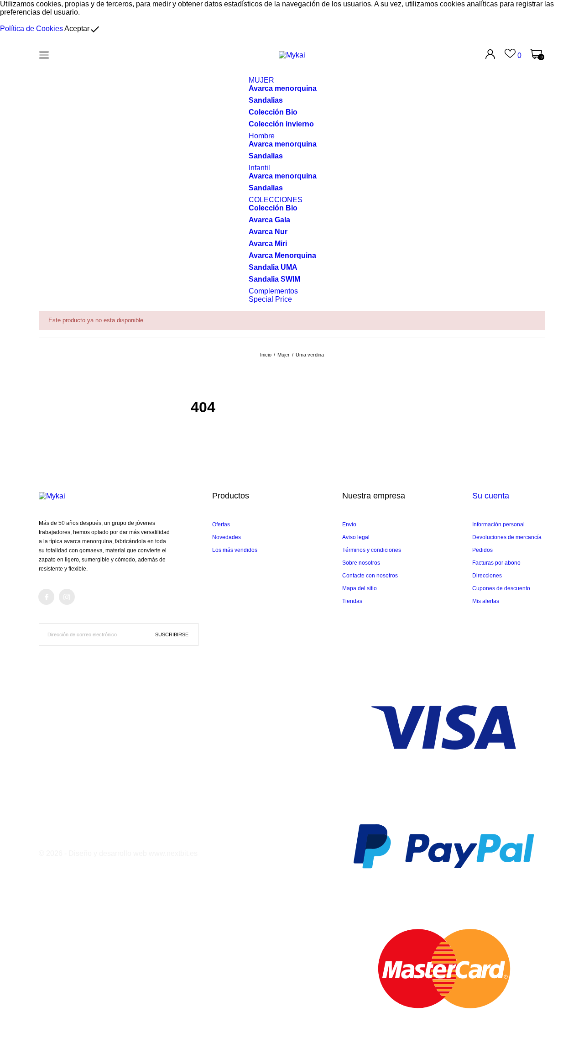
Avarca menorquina (283, 88)
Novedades (226, 537)
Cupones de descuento (501, 588)
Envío (349, 524)
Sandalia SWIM (274, 279)
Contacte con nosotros (370, 575)
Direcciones (487, 575)
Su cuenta (490, 495)
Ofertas (221, 524)
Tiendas (352, 601)
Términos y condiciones (371, 550)
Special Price (270, 299)
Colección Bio (273, 112)
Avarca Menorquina (282, 255)
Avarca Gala (269, 220)
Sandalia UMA (273, 267)
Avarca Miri (268, 243)
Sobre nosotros (361, 563)
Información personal (498, 524)
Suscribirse (171, 634)
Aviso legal (356, 537)
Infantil (259, 168)
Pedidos (482, 550)
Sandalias (266, 100)
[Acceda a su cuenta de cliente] (490, 54)
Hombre (262, 136)
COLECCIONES (275, 200)
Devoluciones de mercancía (507, 537)
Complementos (273, 291)
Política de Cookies (31, 28)
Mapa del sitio (359, 588)
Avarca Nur (268, 232)
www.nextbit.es (173, 853)
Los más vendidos (234, 550)
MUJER (261, 80)
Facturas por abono (496, 563)
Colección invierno (281, 124)
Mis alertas (485, 601)
